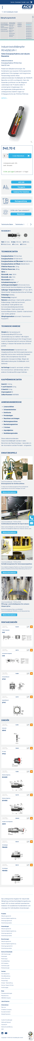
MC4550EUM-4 (29, 38)
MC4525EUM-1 (29, 24)
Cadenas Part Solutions (21, 192)
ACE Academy (4, 963)
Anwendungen (5, 926)
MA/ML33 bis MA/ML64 (11, 36)
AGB (2, 1029)
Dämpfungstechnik (6, 916)
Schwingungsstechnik (6, 946)
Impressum (4, 1024)
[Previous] (27, 224)
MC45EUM (19, 24)
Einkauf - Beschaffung (7, 983)
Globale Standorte (5, 1014)
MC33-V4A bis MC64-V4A (12, 25)
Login (27, 2)
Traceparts (21, 187)
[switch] (30, 1039)
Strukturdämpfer (4, 29)
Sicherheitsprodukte (6, 923)
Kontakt (23, 2)
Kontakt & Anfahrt (5, 1011)
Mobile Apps (4, 958)
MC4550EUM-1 (29, 33)
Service (13, 2)
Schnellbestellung (5, 976)
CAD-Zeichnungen (6, 954)
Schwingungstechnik (6, 920)
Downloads (18, 2)
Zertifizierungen (5, 965)
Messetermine (4, 995)
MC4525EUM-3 (29, 28)
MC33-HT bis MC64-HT (11, 28)
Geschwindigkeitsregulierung (8, 918)
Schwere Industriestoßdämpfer (4, 27)
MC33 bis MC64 (12, 23)
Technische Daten (7, 224)
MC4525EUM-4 (29, 29)
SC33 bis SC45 (12, 33)
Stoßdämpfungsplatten (4, 31)
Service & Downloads (6, 951)
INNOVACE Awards (6, 998)
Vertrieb (3, 971)
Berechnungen (5, 939)
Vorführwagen (4, 987)
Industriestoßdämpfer (4, 24)
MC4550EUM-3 (29, 36)
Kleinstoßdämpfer (4, 23)
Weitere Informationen (9, 492)
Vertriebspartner (5, 973)
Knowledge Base (5, 961)
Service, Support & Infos (7, 985)
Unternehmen (4, 1005)
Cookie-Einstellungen (6, 1020)
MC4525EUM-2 (29, 26)
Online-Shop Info (5, 978)
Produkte (3, 913)
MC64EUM (19, 26)
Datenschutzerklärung (6, 1026)
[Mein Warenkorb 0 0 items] (31, 2)
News (2, 991)
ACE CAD (21, 182)
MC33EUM (19, 23)
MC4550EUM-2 (29, 34)
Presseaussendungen (6, 993)
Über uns (3, 1007)
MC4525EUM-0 (29, 23)
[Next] (31, 224)
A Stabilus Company (6, 1009)
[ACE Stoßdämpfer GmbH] (27, 7)
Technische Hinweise (22, 224)
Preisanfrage (4, 980)
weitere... (4, 98)
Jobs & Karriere (5, 1001)
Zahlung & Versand (6, 1022)
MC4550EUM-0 (29, 31)
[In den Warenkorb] (31, 627)
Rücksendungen (5, 968)
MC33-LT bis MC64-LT (11, 31)
